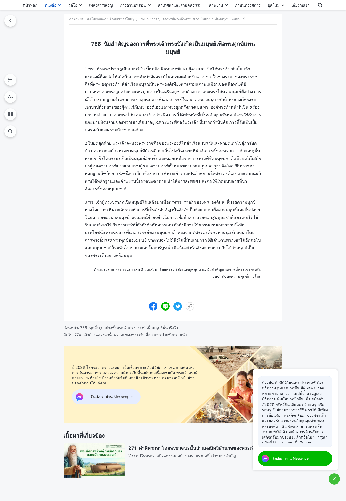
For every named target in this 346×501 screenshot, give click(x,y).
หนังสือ (50, 5)
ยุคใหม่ (274, 5)
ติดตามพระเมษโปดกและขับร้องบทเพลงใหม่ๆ (101, 19)
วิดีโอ (72, 5)
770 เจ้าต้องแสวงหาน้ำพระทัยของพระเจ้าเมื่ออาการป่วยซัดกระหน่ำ (131, 334)
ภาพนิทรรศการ (248, 5)
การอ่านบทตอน (133, 5)
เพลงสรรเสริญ (101, 5)
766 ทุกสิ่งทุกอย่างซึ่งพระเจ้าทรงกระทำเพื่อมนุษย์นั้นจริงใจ (129, 327)
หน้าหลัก (30, 5)
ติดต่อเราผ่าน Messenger (291, 458)
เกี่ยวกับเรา (301, 5)
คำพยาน (216, 5)
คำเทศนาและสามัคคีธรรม (180, 5)
